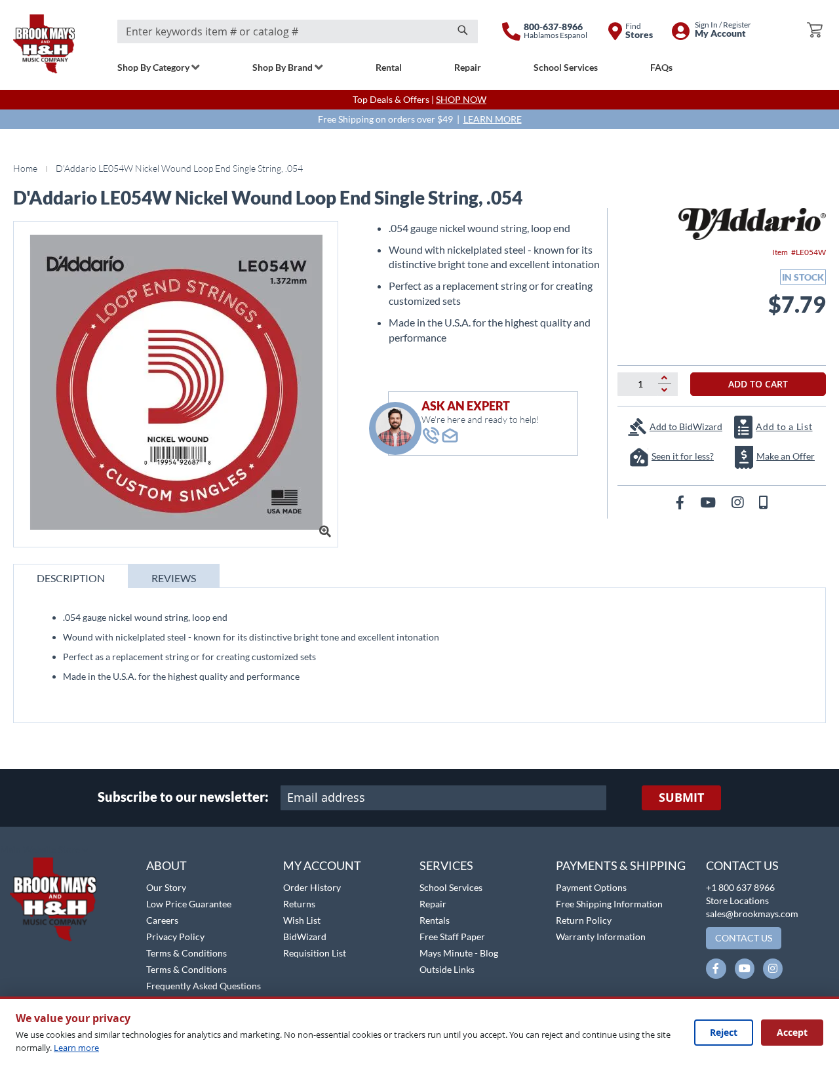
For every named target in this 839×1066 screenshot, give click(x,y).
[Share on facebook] (681, 502)
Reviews (173, 578)
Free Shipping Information (609, 903)
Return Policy (584, 920)
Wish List (302, 920)
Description (71, 578)
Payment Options (591, 887)
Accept (792, 1032)
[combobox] (297, 31)
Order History (312, 887)
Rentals (435, 920)
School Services (451, 887)
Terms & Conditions (186, 952)
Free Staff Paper (452, 936)
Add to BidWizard (686, 426)
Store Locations (737, 900)
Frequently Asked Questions (203, 985)
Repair (433, 903)
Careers (162, 920)
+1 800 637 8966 (740, 887)
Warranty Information (601, 936)
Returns (299, 903)
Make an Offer (785, 456)
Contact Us (742, 865)
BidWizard (304, 936)
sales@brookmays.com (752, 913)
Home (25, 168)
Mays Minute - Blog (459, 952)
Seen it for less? (683, 456)
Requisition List (314, 952)
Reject (723, 1032)
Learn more (76, 1048)
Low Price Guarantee (188, 903)
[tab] (70, 576)
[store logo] (44, 43)
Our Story (166, 887)
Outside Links (447, 969)
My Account (322, 865)
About (166, 865)
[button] (44, 850)
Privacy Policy (175, 936)
